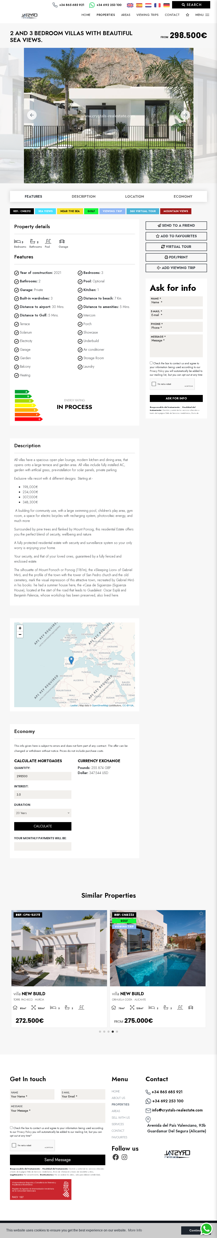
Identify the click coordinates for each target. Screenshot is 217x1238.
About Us (118, 1098)
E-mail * (156, 311)
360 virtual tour (143, 211)
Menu (200, 15)
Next (185, 115)
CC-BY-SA (127, 705)
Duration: (22, 805)
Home (86, 15)
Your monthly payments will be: (40, 838)
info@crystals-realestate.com (177, 1110)
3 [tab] (108, 1032)
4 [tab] (113, 1032)
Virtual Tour (178, 246)
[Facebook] (116, 1158)
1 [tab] (100, 1032)
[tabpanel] (158, 969)
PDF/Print (178, 257)
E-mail (66, 1092)
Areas (126, 15)
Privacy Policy (157, 371)
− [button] (20, 634)
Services (118, 1124)
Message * (158, 337)
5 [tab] (117, 1032)
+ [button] (20, 628)
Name (14, 1092)
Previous (31, 115)
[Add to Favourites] (102, 914)
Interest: (21, 786)
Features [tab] (33, 196)
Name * (156, 299)
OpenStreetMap (100, 705)
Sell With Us (121, 1117)
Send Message (58, 1160)
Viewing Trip (112, 211)
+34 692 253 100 (108, 5)
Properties (120, 1104)
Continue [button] (196, 1230)
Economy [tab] (183, 196)
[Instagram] (125, 1158)
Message (17, 1106)
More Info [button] (135, 1230)
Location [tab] (134, 196)
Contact (172, 15)
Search (193, 4)
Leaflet (74, 705)
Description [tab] (84, 196)
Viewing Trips (147, 15)
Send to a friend (178, 225)
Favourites (119, 1137)
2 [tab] (104, 1032)
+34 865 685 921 (71, 5)
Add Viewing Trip (178, 267)
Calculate (43, 826)
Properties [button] (106, 15)
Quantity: (22, 768)
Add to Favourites (178, 236)
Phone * (157, 324)
